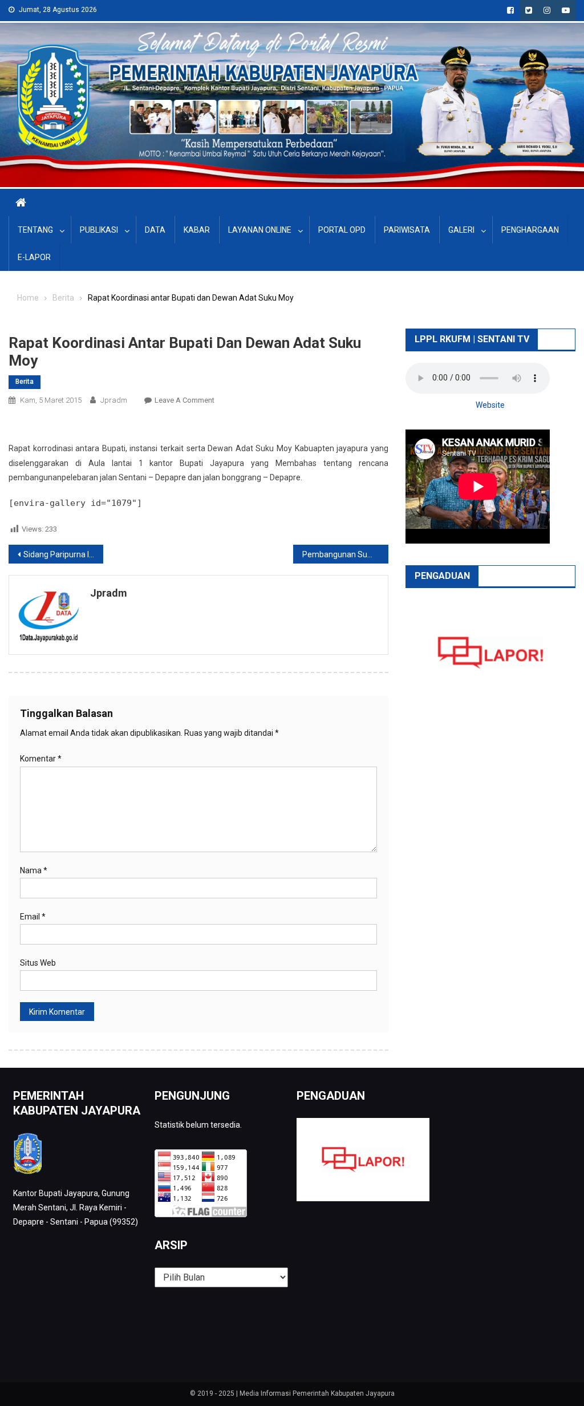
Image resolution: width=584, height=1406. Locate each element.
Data (155, 229)
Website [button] (490, 405)
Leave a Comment (184, 400)
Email (33, 916)
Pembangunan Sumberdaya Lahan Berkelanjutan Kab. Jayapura (345, 554)
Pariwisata (407, 229)
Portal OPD (342, 229)
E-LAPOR (34, 257)
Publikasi (99, 229)
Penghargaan (530, 229)
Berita (24, 382)
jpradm (113, 400)
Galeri (461, 229)
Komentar (41, 758)
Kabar (197, 229)
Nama (33, 870)
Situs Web (38, 962)
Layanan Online (259, 229)
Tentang (35, 229)
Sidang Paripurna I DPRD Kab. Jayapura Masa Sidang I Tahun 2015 (63, 554)
